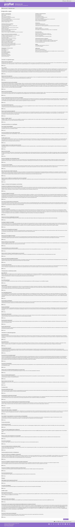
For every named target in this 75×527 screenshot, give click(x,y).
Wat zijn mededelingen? (5, 53)
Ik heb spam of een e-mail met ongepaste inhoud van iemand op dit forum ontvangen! (47, 25)
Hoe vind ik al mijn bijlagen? (39, 46)
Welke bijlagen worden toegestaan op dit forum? (42, 45)
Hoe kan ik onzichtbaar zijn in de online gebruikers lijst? (9, 25)
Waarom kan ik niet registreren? (6, 16)
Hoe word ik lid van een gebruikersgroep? (41, 17)
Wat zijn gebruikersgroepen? (39, 16)
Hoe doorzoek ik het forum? (39, 32)
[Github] (63, 524)
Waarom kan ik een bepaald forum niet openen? (8, 40)
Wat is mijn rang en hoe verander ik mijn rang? (8, 31)
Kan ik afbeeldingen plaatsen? (6, 51)
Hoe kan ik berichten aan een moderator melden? (9, 43)
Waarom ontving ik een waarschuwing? (7, 42)
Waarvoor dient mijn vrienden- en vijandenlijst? (42, 28)
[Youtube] (49, 524)
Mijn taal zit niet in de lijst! (5, 28)
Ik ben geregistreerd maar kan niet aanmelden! (8, 17)
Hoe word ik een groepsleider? (39, 18)
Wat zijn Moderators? (38, 15)
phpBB (9, 523)
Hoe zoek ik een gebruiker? (39, 35)
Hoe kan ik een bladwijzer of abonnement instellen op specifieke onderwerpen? (46, 40)
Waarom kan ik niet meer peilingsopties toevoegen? (9, 38)
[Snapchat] (56, 524)
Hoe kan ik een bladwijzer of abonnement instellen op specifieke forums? (45, 41)
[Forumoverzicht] (9, 4)
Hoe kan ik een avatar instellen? (6, 30)
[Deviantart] (67, 524)
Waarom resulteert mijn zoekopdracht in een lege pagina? (43, 34)
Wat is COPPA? (4, 15)
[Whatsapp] (51, 524)
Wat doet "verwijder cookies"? (6, 21)
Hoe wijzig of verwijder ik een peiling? (7, 39)
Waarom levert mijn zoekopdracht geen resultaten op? (43, 33)
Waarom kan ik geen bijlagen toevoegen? (7, 41)
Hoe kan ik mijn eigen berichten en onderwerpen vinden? (43, 36)
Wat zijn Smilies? (4, 50)
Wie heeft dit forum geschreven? (40, 49)
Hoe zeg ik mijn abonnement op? (40, 42)
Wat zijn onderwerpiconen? (5, 56)
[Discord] (65, 524)
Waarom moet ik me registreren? (6, 14)
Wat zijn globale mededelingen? (6, 52)
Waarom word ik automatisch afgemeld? (7, 20)
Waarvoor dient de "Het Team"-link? (40, 20)
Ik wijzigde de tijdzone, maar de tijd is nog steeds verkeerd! (10, 27)
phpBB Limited (37, 493)
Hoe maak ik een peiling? (5, 37)
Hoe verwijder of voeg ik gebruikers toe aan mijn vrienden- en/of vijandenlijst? (46, 29)
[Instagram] (60, 524)
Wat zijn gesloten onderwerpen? (6, 55)
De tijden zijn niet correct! (5, 26)
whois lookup (65, 505)
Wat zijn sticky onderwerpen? (6, 54)
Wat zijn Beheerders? (38, 14)
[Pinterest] (58, 524)
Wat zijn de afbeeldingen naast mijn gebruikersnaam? (9, 29)
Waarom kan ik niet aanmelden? (6, 18)
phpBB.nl (13, 524)
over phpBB (10, 494)
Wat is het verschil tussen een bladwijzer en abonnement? (43, 39)
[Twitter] (54, 524)
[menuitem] (5, 1)
